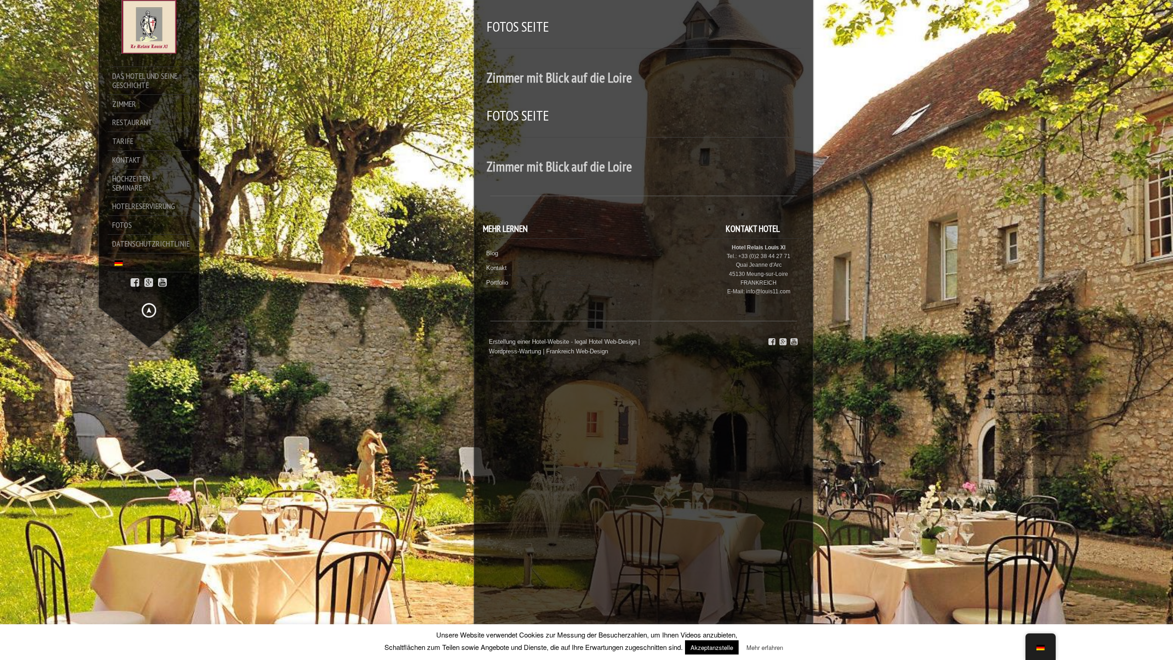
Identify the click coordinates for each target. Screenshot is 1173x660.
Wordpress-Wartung (515, 351)
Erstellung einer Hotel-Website (529, 341)
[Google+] (148, 282)
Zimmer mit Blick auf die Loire (559, 77)
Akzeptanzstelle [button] (712, 647)
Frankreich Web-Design (577, 351)
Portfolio (497, 282)
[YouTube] (162, 282)
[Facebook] (135, 282)
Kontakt (496, 267)
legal (581, 341)
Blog (492, 253)
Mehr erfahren (764, 647)
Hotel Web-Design (613, 341)
